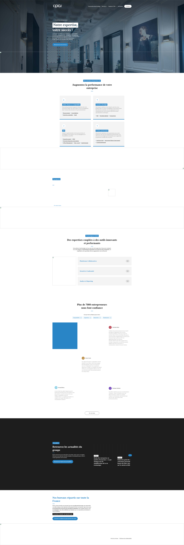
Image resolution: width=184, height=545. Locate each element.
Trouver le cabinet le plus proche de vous (65, 518)
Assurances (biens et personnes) (112, 140)
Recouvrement (66, 113)
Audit (75, 115)
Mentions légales (114, 538)
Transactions (113, 115)
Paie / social (77, 143)
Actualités (120, 6)
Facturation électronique (94, 6)
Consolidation (74, 113)
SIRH (74, 139)
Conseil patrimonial (101, 142)
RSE (97, 115)
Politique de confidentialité (125, 538)
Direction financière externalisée (71, 141)
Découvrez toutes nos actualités (63, 461)
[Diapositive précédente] (92, 455)
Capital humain (84, 143)
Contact (128, 6)
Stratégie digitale (104, 115)
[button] (104, 261)
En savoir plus (57, 205)
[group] (103, 455)
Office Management (68, 143)
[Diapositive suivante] (130, 455)
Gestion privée (99, 140)
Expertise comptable (68, 115)
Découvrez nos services (60, 44)
